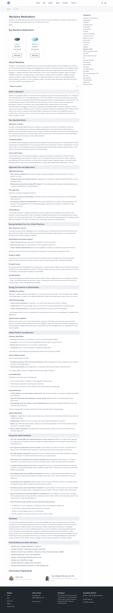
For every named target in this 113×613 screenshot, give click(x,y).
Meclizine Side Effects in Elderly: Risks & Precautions (26, 563)
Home (38, 3)
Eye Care (85, 53)
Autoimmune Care (88, 36)
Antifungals (86, 27)
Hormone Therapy (88, 60)
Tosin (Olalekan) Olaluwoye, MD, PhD (62, 576)
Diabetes (85, 47)
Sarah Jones (19, 577)
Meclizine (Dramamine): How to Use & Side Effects (26, 554)
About (58, 3)
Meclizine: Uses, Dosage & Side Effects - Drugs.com (26, 546)
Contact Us (37, 601)
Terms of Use (11, 606)
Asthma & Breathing (89, 33)
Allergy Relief (86, 20)
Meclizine (17, 46)
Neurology (86, 67)
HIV (84, 58)
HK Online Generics (88, 602)
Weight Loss (86, 82)
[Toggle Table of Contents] (77, 86)
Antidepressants (88, 25)
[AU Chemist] (21, 3)
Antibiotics (86, 22)
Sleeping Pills (86, 78)
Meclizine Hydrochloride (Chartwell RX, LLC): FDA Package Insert (30, 565)
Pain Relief (86, 71)
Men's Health (87, 62)
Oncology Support (88, 69)
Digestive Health (87, 49)
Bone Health (86, 40)
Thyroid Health (87, 80)
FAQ (44, 3)
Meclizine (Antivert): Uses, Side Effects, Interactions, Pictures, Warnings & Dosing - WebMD (37, 552)
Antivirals (85, 31)
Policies (50, 3)
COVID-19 (86, 44)
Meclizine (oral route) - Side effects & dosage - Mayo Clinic (28, 549)
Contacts (65, 3)
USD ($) (73, 3)
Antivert (17, 44)
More (10, 25)
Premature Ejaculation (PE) (91, 73)
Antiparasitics (87, 29)
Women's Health (87, 84)
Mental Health (87, 64)
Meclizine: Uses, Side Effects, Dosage (22, 560)
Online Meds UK (87, 599)
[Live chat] (105, 3)
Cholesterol (86, 42)
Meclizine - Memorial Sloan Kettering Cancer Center (26, 557)
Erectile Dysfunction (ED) (90, 51)
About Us (9, 601)
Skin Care (86, 75)
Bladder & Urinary (88, 38)
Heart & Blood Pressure (89, 56)
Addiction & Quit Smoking (90, 18)
